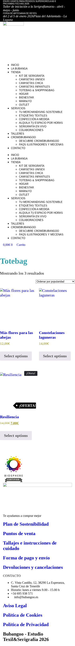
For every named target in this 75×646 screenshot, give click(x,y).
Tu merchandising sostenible (41, 111)
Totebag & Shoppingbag (36, 90)
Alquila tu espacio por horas (41, 122)
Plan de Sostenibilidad (26, 524)
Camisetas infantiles (34, 86)
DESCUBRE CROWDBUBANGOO (39, 140)
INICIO (15, 64)
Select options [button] (16, 356)
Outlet (24, 104)
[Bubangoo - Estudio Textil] (13, 481)
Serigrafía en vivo (32, 126)
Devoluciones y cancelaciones (33, 567)
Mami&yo (25, 101)
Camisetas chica (31, 83)
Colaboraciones (31, 130)
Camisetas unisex (32, 79)
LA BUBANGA (19, 68)
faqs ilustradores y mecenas (41, 144)
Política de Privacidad (26, 624)
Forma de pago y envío (26, 557)
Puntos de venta (19, 533)
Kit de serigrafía (31, 75)
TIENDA (16, 72)
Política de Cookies (22, 615)
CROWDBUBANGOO (23, 137)
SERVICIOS (18, 108)
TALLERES (17, 133)
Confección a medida (34, 119)
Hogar (23, 93)
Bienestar (26, 97)
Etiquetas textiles (33, 115)
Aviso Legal (15, 605)
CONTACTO (18, 148)
